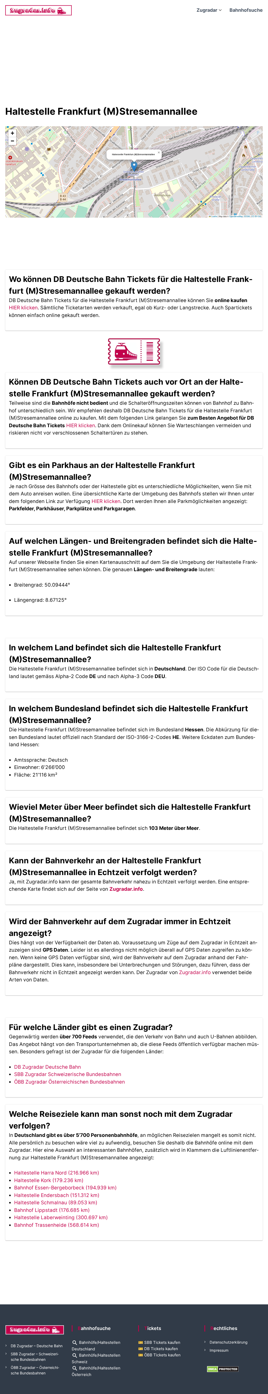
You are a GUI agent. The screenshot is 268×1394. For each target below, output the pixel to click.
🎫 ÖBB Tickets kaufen (159, 1354)
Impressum (219, 1350)
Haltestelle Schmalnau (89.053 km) (55, 1203)
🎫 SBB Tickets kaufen (159, 1342)
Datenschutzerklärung (229, 1342)
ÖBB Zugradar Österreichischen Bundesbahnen (69, 1082)
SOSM (247, 216)
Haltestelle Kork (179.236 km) (48, 1180)
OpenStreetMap (236, 216)
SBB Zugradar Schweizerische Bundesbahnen (67, 1074)
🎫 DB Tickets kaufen (158, 1348)
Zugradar (207, 10)
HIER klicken (23, 308)
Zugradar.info (126, 889)
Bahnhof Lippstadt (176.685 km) (52, 1210)
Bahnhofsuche (246, 10)
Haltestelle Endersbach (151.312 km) (56, 1195)
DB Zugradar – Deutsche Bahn (37, 1346)
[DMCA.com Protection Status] (222, 1368)
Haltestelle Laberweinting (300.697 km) (61, 1217)
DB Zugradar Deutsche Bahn (47, 1067)
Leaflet (214, 216)
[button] (134, 166)
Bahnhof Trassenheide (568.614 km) (56, 1225)
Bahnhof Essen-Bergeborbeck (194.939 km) (65, 1188)
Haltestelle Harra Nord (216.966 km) (56, 1173)
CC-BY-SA (256, 216)
